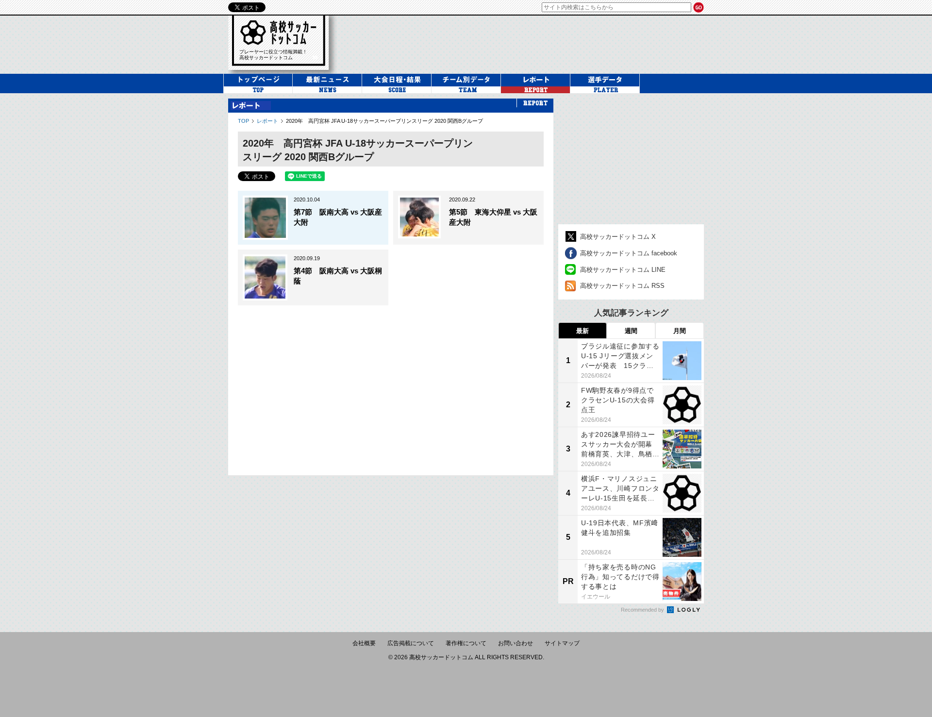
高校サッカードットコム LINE (623, 269)
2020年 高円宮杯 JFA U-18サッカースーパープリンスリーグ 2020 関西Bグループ (384, 121)
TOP (243, 121)
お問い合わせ (515, 643)
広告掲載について (410, 643)
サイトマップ (562, 643)
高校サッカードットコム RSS (622, 285)
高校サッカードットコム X (618, 236)
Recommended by (643, 610)
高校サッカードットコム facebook (628, 253)
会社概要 (364, 643)
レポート (267, 121)
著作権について (466, 643)
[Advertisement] (526, 43)
